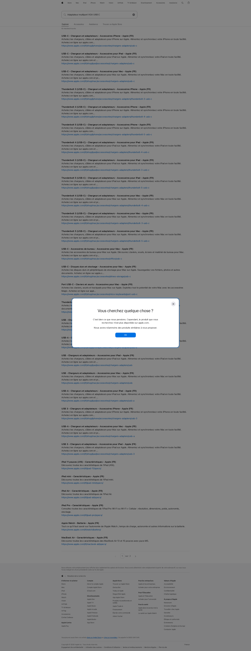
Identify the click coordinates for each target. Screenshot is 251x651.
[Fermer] (173, 304)
